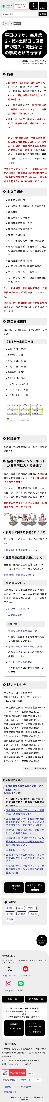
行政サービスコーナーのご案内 (25, 647)
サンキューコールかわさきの (35, 1028)
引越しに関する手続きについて (20, 550)
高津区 (10, 914)
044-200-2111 (16, 1064)
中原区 (31, 908)
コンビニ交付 (15, 615)
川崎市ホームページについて (17, 1087)
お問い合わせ (10, 1092)
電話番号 (14, 1027)
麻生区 (10, 919)
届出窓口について (15, 850)
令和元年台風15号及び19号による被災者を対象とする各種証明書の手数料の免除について (25, 841)
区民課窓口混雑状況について (19, 575)
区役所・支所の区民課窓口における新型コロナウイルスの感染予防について (25, 858)
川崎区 (10, 908)
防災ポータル (20, 6)
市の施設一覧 (36, 999)
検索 (44, 14)
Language (33, 8)
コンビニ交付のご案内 (20, 662)
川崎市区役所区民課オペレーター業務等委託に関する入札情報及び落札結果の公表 (25, 869)
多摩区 (33, 914)
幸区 (20, 908)
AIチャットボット (34, 887)
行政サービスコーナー (20, 609)
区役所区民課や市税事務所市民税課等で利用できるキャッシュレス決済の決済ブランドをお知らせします (25, 822)
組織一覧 (12, 999)
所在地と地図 (9, 1080)
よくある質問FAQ (14, 887)
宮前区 (21, 914)
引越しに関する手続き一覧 (22, 631)
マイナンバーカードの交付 (22, 272)
